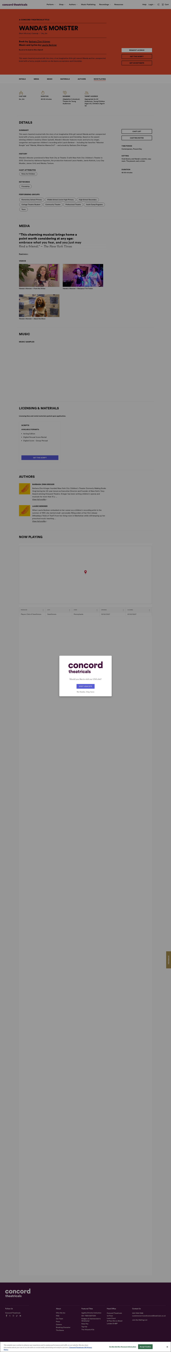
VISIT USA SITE (85, 686)
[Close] (167, 1346)
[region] (85, 1347)
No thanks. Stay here (85, 692)
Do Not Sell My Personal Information (122, 1346)
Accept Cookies (145, 1346)
